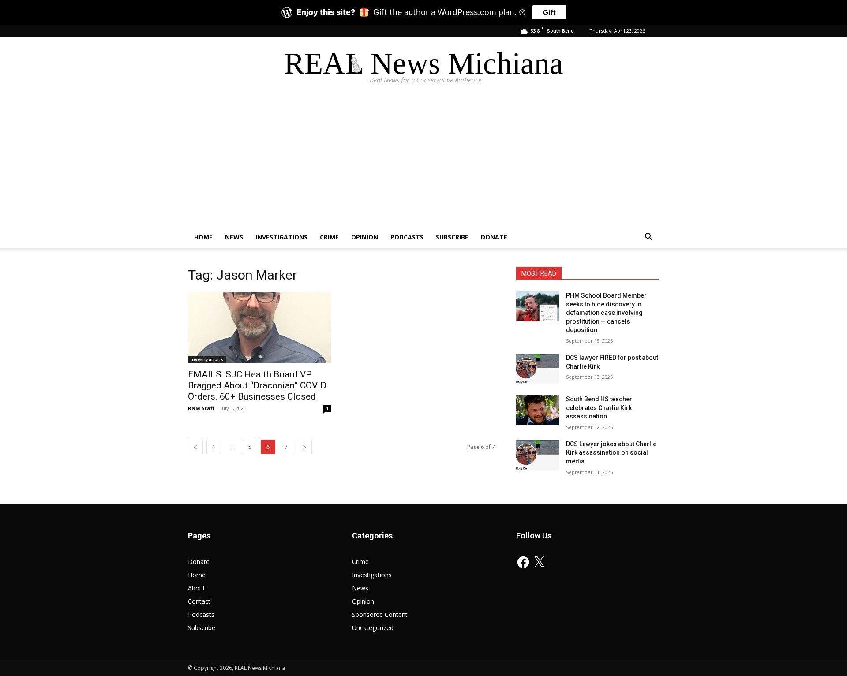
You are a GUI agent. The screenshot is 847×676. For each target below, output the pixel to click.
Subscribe (452, 237)
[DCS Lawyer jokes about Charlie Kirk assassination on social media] (537, 455)
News (234, 237)
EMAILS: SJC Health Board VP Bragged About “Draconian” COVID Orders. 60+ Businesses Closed (257, 385)
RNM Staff (201, 408)
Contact (199, 601)
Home (203, 237)
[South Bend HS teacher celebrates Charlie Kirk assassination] (537, 410)
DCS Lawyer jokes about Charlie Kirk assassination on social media (611, 453)
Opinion (364, 237)
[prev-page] (195, 447)
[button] (648, 238)
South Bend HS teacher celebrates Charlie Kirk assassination (599, 408)
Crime (329, 237)
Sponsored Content (380, 614)
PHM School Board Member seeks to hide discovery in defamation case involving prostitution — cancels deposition (606, 312)
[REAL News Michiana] (423, 66)
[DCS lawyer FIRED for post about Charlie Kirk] (537, 369)
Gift (549, 12)
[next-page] (304, 447)
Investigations (281, 237)
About (196, 588)
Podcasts (407, 237)
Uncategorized (373, 628)
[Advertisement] (423, 160)
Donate (494, 237)
